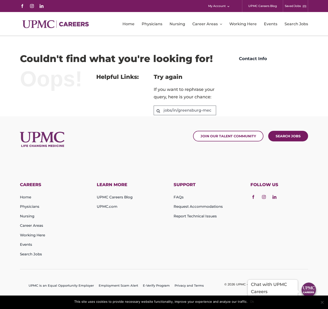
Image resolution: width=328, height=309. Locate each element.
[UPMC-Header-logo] (56, 24)
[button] (309, 290)
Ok (252, 301)
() (304, 6)
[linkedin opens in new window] (41, 6)
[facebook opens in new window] (22, 6)
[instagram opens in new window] (32, 6)
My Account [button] (217, 6)
